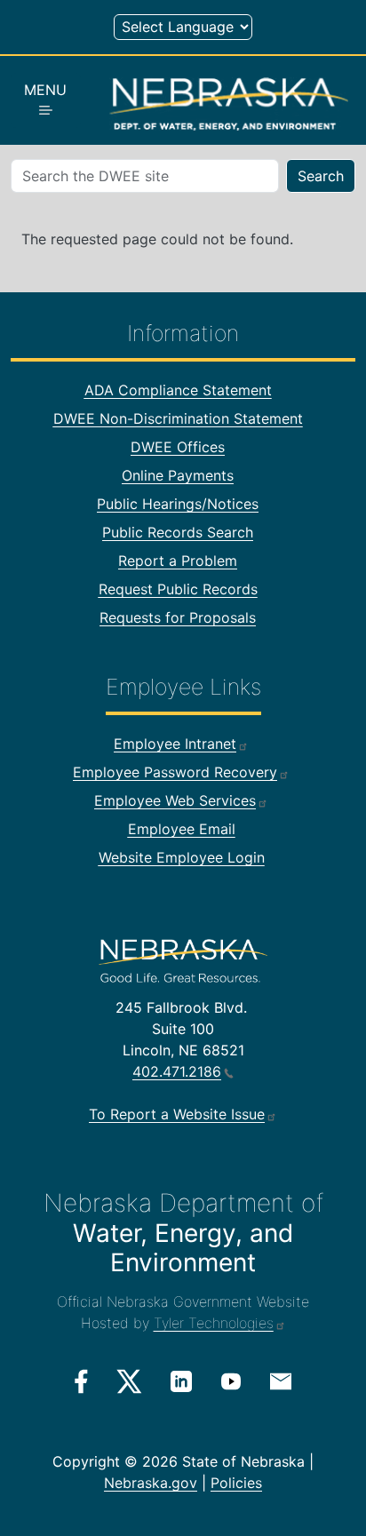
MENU (45, 90)
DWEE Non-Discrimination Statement (178, 418)
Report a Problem (177, 560)
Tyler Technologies (214, 1323)
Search (321, 176)
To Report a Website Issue (177, 1114)
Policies (236, 1483)
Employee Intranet (175, 743)
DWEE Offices (178, 447)
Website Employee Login (182, 857)
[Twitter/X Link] (129, 1381)
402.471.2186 (176, 1071)
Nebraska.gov (150, 1483)
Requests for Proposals (177, 617)
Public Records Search (177, 532)
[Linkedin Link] (181, 1380)
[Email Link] (280, 1379)
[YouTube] (231, 1380)
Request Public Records (178, 589)
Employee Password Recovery (175, 772)
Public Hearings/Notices (178, 504)
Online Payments (178, 475)
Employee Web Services (175, 800)
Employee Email (181, 829)
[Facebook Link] (81, 1381)
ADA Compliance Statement (178, 390)
